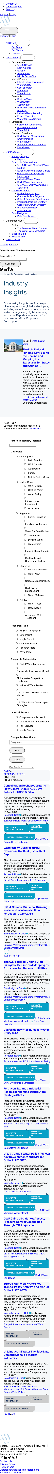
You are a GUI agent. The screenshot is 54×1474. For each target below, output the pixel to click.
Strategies (24, 566)
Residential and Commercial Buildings (36, 559)
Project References (27, 207)
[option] (27, 371)
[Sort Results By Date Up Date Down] (21, 766)
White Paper (25, 652)
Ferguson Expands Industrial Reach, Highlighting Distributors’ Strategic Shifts (25, 1092)
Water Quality (24, 84)
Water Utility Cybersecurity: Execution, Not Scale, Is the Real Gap (24, 851)
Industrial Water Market (29, 179)
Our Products (13, 151)
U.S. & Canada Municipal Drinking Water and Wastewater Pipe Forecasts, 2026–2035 (26, 910)
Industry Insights (20, 156)
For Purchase (26, 725)
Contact (4, 244)
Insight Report (26, 639)
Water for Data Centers (29, 119)
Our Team (17, 47)
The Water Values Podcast (31, 230)
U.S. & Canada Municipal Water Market (35, 398)
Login (13, 14)
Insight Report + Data (15, 933)
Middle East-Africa (26, 76)
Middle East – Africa (38, 477)
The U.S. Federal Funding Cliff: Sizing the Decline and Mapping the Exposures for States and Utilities (36, 357)
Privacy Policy (7, 1464)
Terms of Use (7, 1466)
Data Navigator (14, 6)
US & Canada (35, 464)
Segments (24, 513)
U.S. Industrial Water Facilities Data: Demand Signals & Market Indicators (27, 1355)
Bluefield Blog (19, 233)
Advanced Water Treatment (31, 144)
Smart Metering (25, 138)
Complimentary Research (32, 717)
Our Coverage (13, 57)
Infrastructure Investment (30, 82)
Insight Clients (26, 730)
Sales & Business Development (33, 199)
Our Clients (17, 50)
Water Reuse (24, 141)
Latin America (24, 67)
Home (6, 274)
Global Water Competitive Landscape (30, 680)
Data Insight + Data (14, 988)
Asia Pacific (23, 73)
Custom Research (21, 190)
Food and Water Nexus (37, 524)
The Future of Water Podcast (32, 228)
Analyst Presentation (30, 630)
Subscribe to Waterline (11, 1472)
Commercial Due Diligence (30, 196)
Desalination (23, 147)
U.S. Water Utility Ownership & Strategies (32, 704)
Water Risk (22, 90)
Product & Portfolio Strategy (32, 202)
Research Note (27, 647)
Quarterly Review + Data (16, 1313)
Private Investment (27, 127)
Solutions (24, 600)
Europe (21, 70)
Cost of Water (24, 87)
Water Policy (24, 93)
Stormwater (23, 104)
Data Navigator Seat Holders (34, 721)
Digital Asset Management (30, 136)
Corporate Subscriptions (24, 162)
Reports (21, 159)
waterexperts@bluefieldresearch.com (19, 1469)
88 (13, 1413)
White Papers (24, 210)
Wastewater (23, 101)
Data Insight (25, 634)
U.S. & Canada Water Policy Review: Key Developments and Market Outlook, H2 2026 (27, 1157)
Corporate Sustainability (29, 124)
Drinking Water (24, 99)
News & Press (13, 239)
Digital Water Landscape (29, 182)
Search (10, 9)
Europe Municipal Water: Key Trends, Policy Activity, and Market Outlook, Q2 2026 (26, 1287)
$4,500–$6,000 (12, 956)
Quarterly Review (28, 643)
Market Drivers (27, 482)
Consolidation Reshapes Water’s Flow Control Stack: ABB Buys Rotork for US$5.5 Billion (25, 789)
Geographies (26, 456)
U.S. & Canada (24, 65)
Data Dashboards (26, 216)
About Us (11, 42)
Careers (16, 53)
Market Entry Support (28, 193)
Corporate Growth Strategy (31, 204)
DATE (7, 771)
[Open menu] (23, 43)
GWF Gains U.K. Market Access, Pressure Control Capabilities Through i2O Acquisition (24, 1222)
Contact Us (12, 3)
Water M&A (23, 130)
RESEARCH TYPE (13, 774)
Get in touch (35, 428)
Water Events (18, 236)
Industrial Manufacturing (29, 113)
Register (4, 14)
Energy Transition (26, 116)
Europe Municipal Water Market (33, 170)
